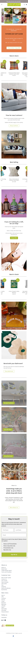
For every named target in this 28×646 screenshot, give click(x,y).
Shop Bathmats (9, 371)
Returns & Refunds (6, 588)
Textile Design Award (6, 570)
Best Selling (14, 162)
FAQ (2, 585)
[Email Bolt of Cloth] (2, 620)
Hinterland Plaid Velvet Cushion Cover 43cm (14, 73)
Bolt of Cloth (11, 633)
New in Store (14, 56)
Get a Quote (4, 580)
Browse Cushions (8, 403)
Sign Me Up (14, 554)
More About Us (14, 507)
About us (3, 567)
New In (3, 595)
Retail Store (4, 569)
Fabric (2, 607)
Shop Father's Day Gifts (14, 48)
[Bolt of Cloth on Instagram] (5, 620)
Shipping (3, 586)
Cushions (3, 598)
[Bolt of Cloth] (14, 4)
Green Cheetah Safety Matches (14, 292)
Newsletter (4, 617)
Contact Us (4, 579)
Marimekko (4, 608)
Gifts (2, 596)
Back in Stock (14, 274)
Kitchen (3, 599)
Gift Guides (4, 583)
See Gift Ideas (7, 429)
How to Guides (4, 582)
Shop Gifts (14, 238)
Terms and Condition (6, 572)
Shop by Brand (5, 612)
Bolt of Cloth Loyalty (6, 577)
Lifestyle (3, 605)
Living (2, 601)
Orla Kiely (3, 610)
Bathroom (3, 604)
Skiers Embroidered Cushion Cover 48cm (14, 179)
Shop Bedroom (8, 456)
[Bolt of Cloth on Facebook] (3, 620)
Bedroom (3, 602)
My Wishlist (4, 589)
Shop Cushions (14, 125)
